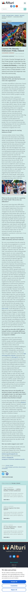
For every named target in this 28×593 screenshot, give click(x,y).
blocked (23, 402)
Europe (7, 465)
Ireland (11, 465)
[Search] (25, 9)
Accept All (14, 581)
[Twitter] (14, 6)
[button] (25, 3)
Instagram (5, 459)
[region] (14, 580)
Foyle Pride (5, 308)
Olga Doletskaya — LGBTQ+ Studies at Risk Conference (12, 490)
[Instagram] (17, 6)
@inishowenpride (20, 459)
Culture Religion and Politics (11, 467)
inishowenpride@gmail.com (10, 454)
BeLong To (15, 357)
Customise (14, 585)
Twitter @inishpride (7, 457)
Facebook (11, 459)
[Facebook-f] (10, 556)
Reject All (14, 589)
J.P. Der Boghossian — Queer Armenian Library (13, 527)
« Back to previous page (7, 477)
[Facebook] (11, 6)
